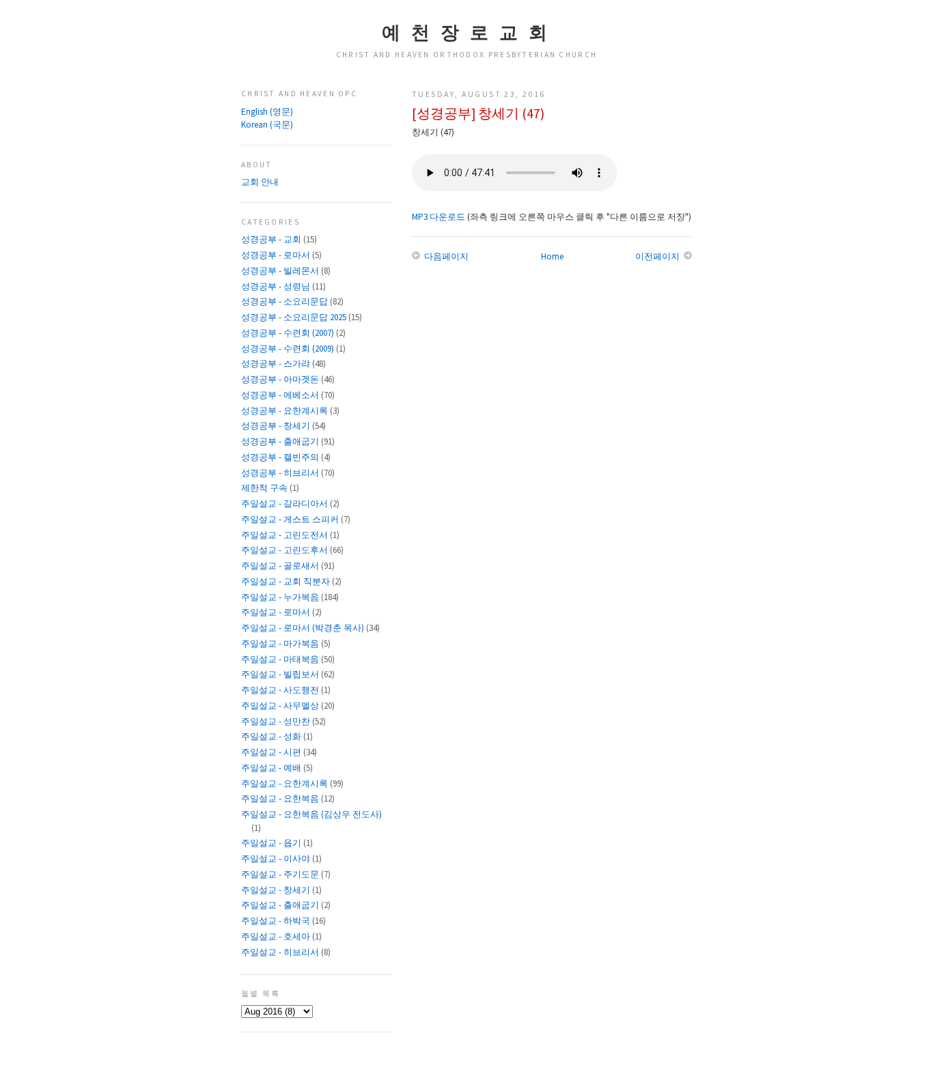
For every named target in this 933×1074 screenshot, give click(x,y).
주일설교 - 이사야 (276, 858)
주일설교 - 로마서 (276, 612)
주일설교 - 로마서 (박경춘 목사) (303, 628)
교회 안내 (260, 182)
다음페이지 (445, 256)
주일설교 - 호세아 (276, 936)
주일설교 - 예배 (272, 768)
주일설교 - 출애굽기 (281, 905)
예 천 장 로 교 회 (466, 32)
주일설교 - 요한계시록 (285, 783)
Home (552, 256)
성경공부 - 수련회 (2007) (288, 333)
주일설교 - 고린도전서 (285, 535)
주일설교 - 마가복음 (281, 643)
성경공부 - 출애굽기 (281, 441)
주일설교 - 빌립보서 (281, 674)
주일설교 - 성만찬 (276, 721)
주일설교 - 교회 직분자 (286, 581)
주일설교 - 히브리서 (281, 952)
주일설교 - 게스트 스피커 (291, 519)
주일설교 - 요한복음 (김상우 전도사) (311, 814)
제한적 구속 (265, 488)
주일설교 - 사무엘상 (281, 705)
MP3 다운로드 (438, 217)
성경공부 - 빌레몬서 (281, 271)
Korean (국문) (267, 124)
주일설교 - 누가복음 (281, 597)
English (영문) (267, 111)
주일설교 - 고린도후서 (285, 550)
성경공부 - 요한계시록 (285, 410)
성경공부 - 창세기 (276, 426)
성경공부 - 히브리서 (281, 473)
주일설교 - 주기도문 (281, 874)
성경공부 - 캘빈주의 (281, 457)
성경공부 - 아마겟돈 (281, 379)
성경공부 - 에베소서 (281, 395)
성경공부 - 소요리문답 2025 (294, 317)
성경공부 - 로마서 (276, 255)
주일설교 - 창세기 (276, 890)
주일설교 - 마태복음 (281, 659)
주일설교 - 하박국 (276, 921)
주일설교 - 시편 (272, 752)
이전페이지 (658, 256)
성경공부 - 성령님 (276, 286)
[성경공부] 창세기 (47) (478, 113)
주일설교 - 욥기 (272, 843)
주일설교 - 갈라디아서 (285, 503)
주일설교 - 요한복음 (281, 798)
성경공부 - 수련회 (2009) (288, 348)
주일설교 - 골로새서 (281, 565)
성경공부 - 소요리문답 (285, 301)
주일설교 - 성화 (272, 736)
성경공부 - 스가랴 (276, 363)
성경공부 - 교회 (272, 239)
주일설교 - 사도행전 (281, 690)
